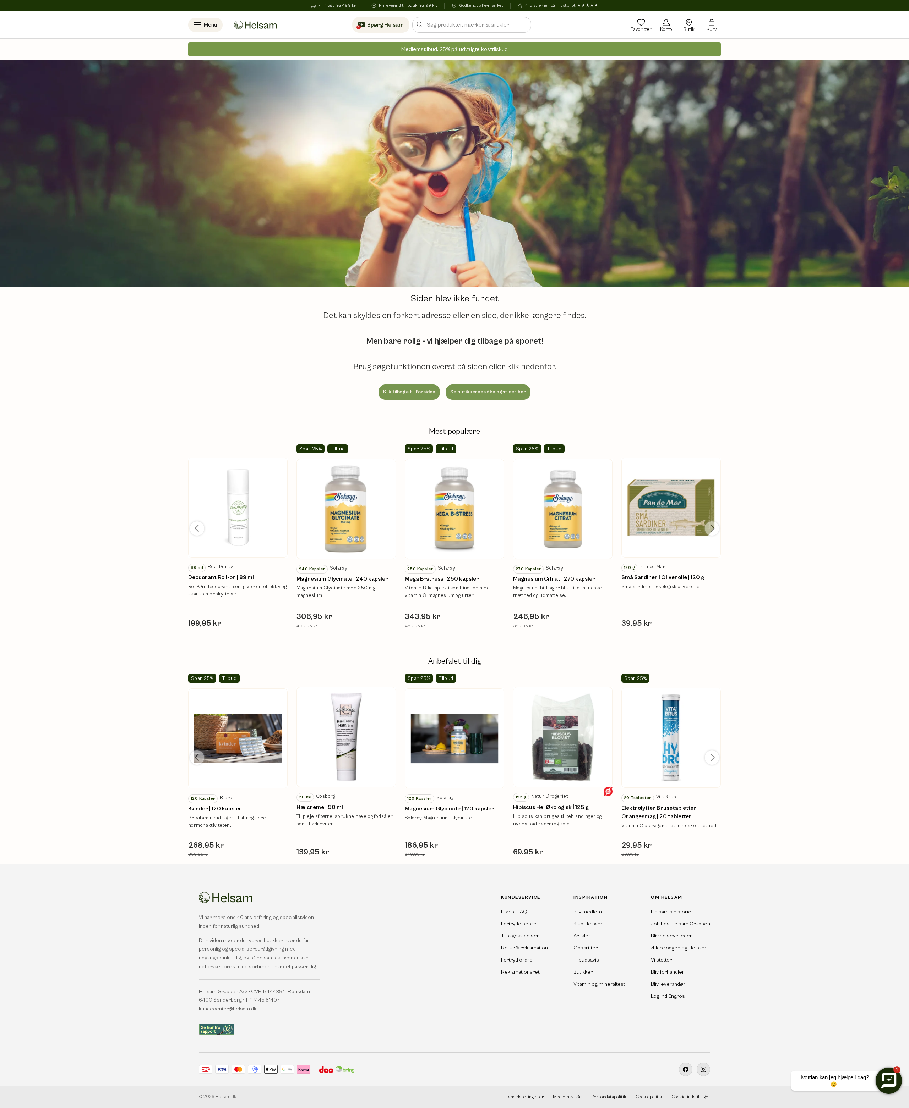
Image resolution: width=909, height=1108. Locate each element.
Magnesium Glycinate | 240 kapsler (342, 579)
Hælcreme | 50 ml (319, 807)
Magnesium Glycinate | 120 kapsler (449, 808)
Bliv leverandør (668, 984)
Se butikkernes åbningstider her (488, 392)
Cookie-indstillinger (690, 1097)
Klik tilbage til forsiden (409, 392)
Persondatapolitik (608, 1097)
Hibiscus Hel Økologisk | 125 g (551, 807)
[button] (711, 25)
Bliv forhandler (667, 972)
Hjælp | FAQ (514, 912)
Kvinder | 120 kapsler (215, 808)
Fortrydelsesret (519, 924)
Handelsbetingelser (524, 1097)
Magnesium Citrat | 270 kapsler (554, 579)
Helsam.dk (226, 1096)
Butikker (583, 972)
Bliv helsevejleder (671, 936)
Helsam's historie (671, 912)
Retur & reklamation (524, 948)
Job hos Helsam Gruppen (680, 924)
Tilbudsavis (586, 960)
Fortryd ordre (517, 960)
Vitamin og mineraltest (599, 984)
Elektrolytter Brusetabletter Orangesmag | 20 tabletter (658, 812)
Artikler (581, 936)
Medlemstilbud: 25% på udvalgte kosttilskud (454, 49)
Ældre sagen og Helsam (678, 948)
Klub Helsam (587, 924)
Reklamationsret (520, 972)
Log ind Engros (668, 996)
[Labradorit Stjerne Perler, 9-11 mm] (238, 508)
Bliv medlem (587, 912)
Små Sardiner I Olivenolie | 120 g (662, 577)
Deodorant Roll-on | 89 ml (221, 577)
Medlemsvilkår (567, 1097)
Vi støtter (661, 960)
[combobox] (471, 25)
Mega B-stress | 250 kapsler (442, 579)
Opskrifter (585, 948)
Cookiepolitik (649, 1097)
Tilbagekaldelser (520, 936)
